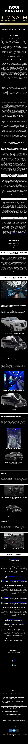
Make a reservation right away (14, 268)
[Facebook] (10, 730)
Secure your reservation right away (13, 133)
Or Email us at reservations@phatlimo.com (14, 246)
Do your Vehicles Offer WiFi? (10, 711)
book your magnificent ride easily (10, 55)
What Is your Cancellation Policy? (12, 714)
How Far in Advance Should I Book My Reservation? (13, 717)
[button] (14, 694)
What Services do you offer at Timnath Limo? (13, 694)
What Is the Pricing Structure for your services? (13, 702)
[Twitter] (14, 730)
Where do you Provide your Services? (13, 705)
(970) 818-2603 (21, 53)
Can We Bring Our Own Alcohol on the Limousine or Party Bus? (13, 708)
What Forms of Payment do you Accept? (14, 720)
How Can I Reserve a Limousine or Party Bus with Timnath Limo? (13, 698)
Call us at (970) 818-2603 (14, 243)
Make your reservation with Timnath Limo (13, 167)
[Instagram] (17, 730)
